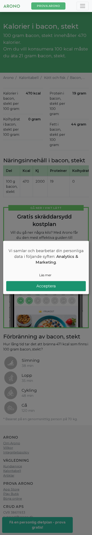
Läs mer (45, 275)
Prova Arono (48, 5)
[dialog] (46, 267)
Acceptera (46, 286)
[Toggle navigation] (83, 6)
